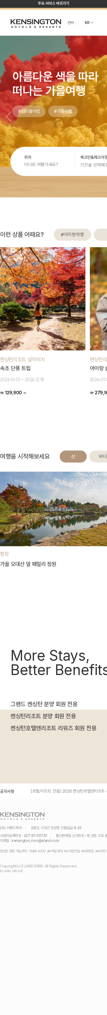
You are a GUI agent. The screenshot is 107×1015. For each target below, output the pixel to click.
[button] (8, 116)
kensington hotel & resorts (35, 23)
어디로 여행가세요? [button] (41, 164)
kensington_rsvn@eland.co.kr (36, 840)
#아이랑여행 (72, 234)
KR (87, 23)
